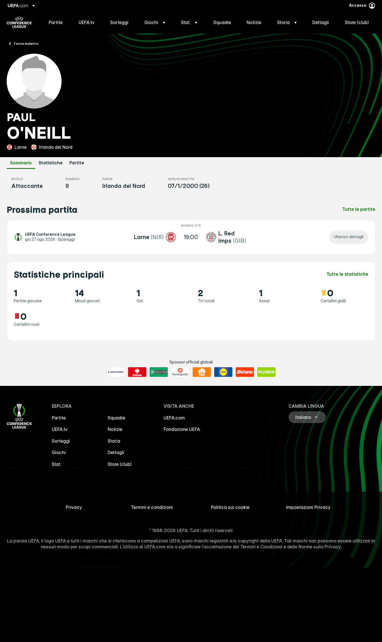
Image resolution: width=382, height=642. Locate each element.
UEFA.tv (60, 429)
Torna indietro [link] (25, 43)
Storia (114, 440)
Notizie (115, 429)
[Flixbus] (266, 372)
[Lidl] (223, 372)
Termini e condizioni (152, 507)
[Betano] (245, 372)
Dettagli (116, 452)
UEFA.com (174, 417)
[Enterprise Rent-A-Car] (159, 372)
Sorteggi (61, 440)
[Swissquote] (180, 372)
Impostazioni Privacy (308, 507)
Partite (76, 162)
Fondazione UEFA (182, 429)
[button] (155, 22)
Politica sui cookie (230, 507)
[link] (55, 22)
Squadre (116, 417)
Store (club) (120, 464)
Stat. (56, 464)
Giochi (59, 452)
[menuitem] (56, 22)
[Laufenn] (116, 372)
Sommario (21, 162)
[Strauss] (137, 372)
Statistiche (51, 162)
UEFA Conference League (19, 22)
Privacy (74, 507)
